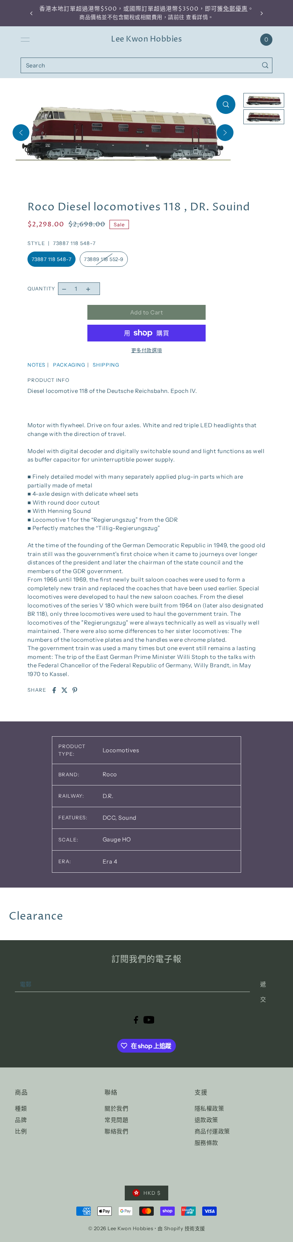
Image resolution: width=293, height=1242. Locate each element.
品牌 (21, 1119)
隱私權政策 (209, 1108)
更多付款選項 (146, 350)
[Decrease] (64, 289)
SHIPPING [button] (106, 365)
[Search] (265, 65)
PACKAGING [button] (69, 365)
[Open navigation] (25, 40)
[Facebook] (136, 1019)
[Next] (225, 132)
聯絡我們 (116, 1131)
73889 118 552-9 (104, 259)
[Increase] (88, 289)
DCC (110, 817)
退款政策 (206, 1119)
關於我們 (116, 1108)
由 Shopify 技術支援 (181, 1228)
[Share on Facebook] (54, 690)
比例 (21, 1131)
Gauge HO (117, 839)
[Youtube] (149, 1019)
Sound (127, 817)
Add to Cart (146, 312)
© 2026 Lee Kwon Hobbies (120, 1228)
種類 (21, 1108)
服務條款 (206, 1142)
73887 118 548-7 (52, 259)
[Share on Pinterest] (75, 690)
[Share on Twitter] (64, 690)
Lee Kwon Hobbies (146, 39)
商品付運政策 (212, 1131)
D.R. (108, 796)
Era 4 (110, 861)
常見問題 (116, 1119)
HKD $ (152, 1193)
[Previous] (21, 132)
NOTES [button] (36, 365)
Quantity (41, 288)
